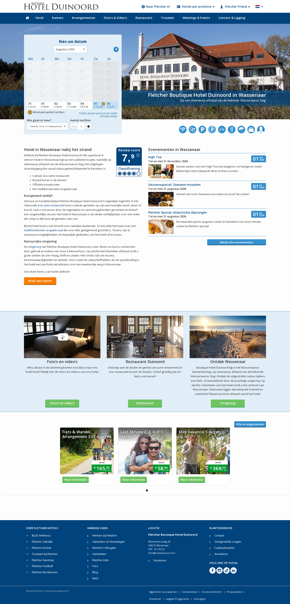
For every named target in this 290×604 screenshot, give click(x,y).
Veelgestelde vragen (227, 541)
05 (99, 104)
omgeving (34, 247)
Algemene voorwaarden (163, 591)
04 (84, 104)
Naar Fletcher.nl (158, 6)
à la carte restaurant (51, 205)
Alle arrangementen (250, 424)
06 (110, 104)
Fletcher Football (42, 566)
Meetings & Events (196, 18)
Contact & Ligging (231, 18)
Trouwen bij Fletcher (45, 554)
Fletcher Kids (100, 560)
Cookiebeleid (189, 591)
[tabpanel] (87, 456)
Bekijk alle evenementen (236, 242)
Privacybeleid (234, 591)
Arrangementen (83, 18)
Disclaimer (155, 598)
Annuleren (221, 554)
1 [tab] (147, 490)
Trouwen (167, 18)
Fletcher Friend (236, 6)
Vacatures (159, 560)
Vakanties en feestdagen (108, 541)
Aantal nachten (80, 120)
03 (71, 104)
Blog (95, 572)
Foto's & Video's (115, 18)
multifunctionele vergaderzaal (43, 230)
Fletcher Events (41, 548)
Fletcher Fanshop (43, 560)
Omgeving (227, 403)
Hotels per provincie (196, 6)
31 (32, 104)
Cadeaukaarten (224, 548)
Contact (219, 535)
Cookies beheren (212, 591)
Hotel (39, 18)
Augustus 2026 (65, 49)
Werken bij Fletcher (104, 535)
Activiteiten (99, 554)
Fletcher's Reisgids (104, 548)
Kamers (57, 18)
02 (58, 104)
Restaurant (143, 18)
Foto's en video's (62, 403)
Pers (95, 566)
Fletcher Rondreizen (45, 572)
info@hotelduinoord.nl (161, 553)
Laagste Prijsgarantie (177, 598)
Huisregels (200, 598)
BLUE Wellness (41, 535)
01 (45, 104)
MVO (95, 578)
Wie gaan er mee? (39, 120)
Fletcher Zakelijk (42, 541)
